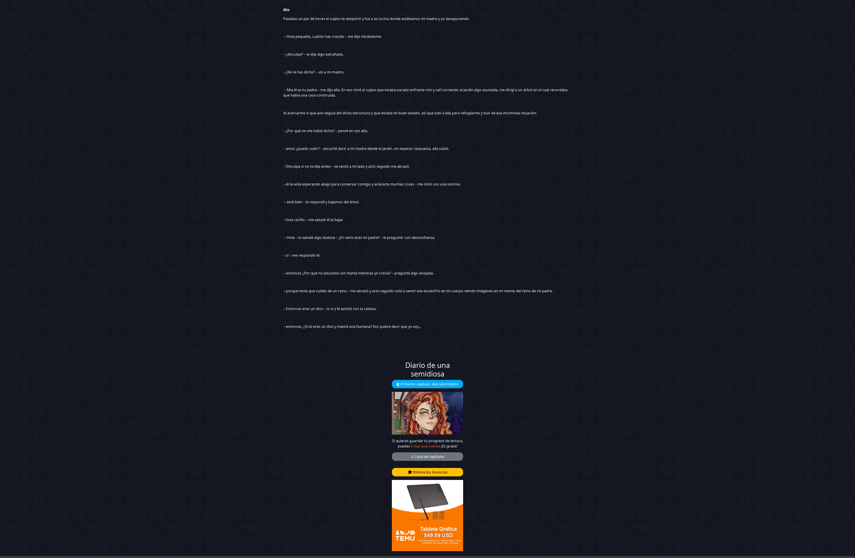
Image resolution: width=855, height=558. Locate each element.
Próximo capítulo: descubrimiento (429, 384)
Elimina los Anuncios (430, 472)
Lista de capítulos (429, 456)
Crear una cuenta (425, 446)
